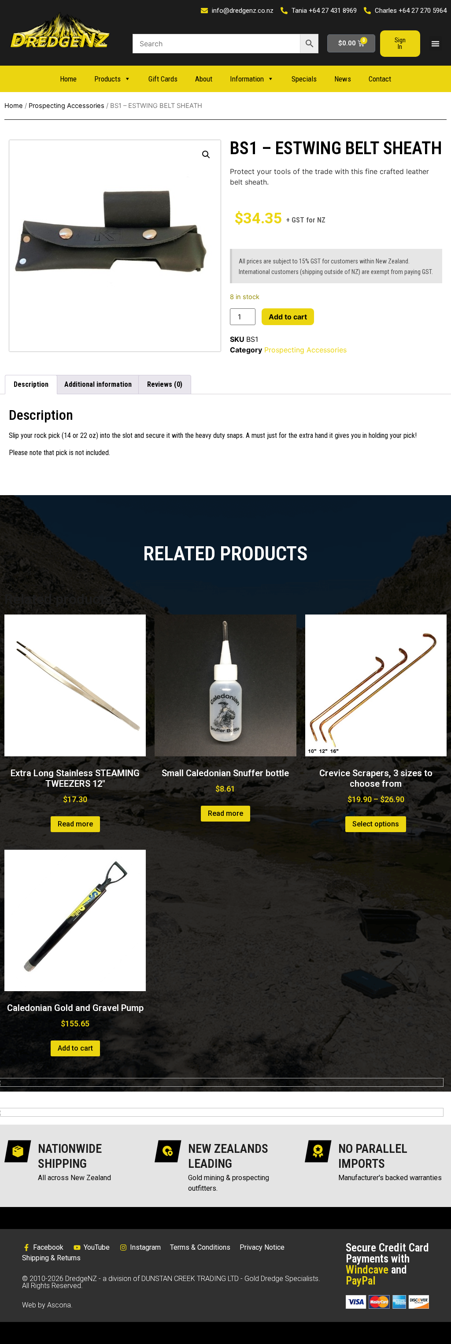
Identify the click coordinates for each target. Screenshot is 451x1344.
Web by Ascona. (47, 1305)
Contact (380, 78)
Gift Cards (162, 78)
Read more (75, 824)
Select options (375, 824)
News (342, 78)
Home (68, 78)
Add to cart (288, 316)
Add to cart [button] (75, 1048)
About (203, 78)
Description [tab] (31, 384)
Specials (304, 78)
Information (247, 78)
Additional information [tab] (98, 384)
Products (107, 78)
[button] (435, 43)
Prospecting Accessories (66, 106)
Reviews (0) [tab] (164, 384)
